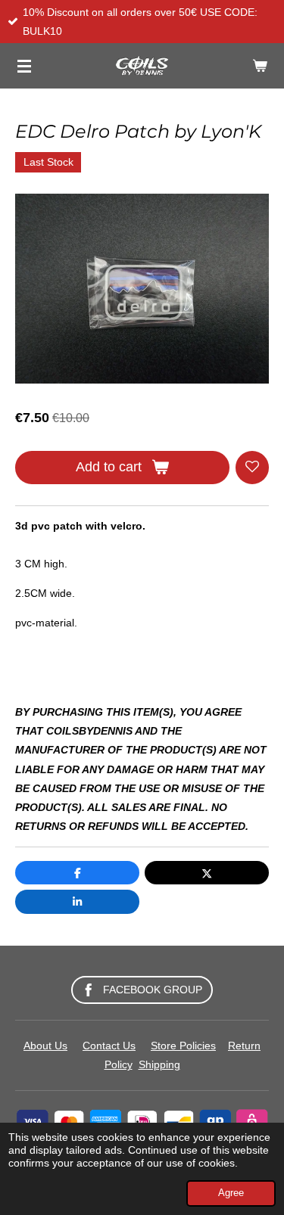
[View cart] (259, 66)
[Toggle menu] (24, 66)
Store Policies (183, 1045)
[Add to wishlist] (252, 467)
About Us (45, 1045)
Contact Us (109, 1045)
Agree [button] (231, 1193)
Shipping (159, 1064)
